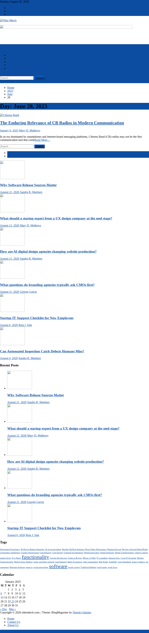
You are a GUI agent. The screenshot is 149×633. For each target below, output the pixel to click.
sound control (74, 567)
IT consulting (102, 558)
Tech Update (14, 61)
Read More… (42, 139)
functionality (35, 557)
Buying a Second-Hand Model (135, 549)
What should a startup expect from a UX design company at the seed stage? (56, 218)
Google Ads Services (58, 558)
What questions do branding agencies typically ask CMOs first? (47, 285)
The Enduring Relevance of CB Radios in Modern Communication (62, 122)
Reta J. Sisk (25, 325)
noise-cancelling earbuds (43, 562)
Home (10, 7)
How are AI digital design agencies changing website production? (48, 251)
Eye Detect (16, 558)
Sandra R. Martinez (31, 192)
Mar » (12, 609)
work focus (112, 567)
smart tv (29, 567)
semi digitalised (124, 562)
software (58, 566)
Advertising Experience (10, 549)
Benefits (65, 549)
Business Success (114, 549)
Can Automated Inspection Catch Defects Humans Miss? (42, 351)
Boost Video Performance (96, 549)
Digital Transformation (124, 553)
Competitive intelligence (10, 553)
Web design (14, 68)
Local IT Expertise (128, 558)
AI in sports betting (53, 549)
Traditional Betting (88, 567)
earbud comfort (141, 553)
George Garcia (28, 291)
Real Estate (103, 562)
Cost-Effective (46, 553)
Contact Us (13, 10)
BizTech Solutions (76, 549)
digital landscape (107, 553)
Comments (13, 156)
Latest (10, 152)
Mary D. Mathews (29, 130)
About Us (13, 14)
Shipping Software (17, 567)
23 (12, 601)
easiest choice (5, 558)
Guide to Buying (75, 558)
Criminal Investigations (73, 553)
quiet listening (61, 562)
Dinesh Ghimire (82, 612)
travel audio (102, 567)
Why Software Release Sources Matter (28, 185)
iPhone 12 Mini (89, 558)
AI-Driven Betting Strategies (32, 549)
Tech (10, 58)
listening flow (114, 558)
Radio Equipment (74, 562)
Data (10, 55)
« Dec (3, 609)
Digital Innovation (91, 553)
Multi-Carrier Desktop (23, 562)
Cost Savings (57, 553)
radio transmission (90, 562)
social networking (40, 567)
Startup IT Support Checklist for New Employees (36, 318)
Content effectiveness (30, 553)
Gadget (11, 64)
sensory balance (138, 562)
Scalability (113, 562)
